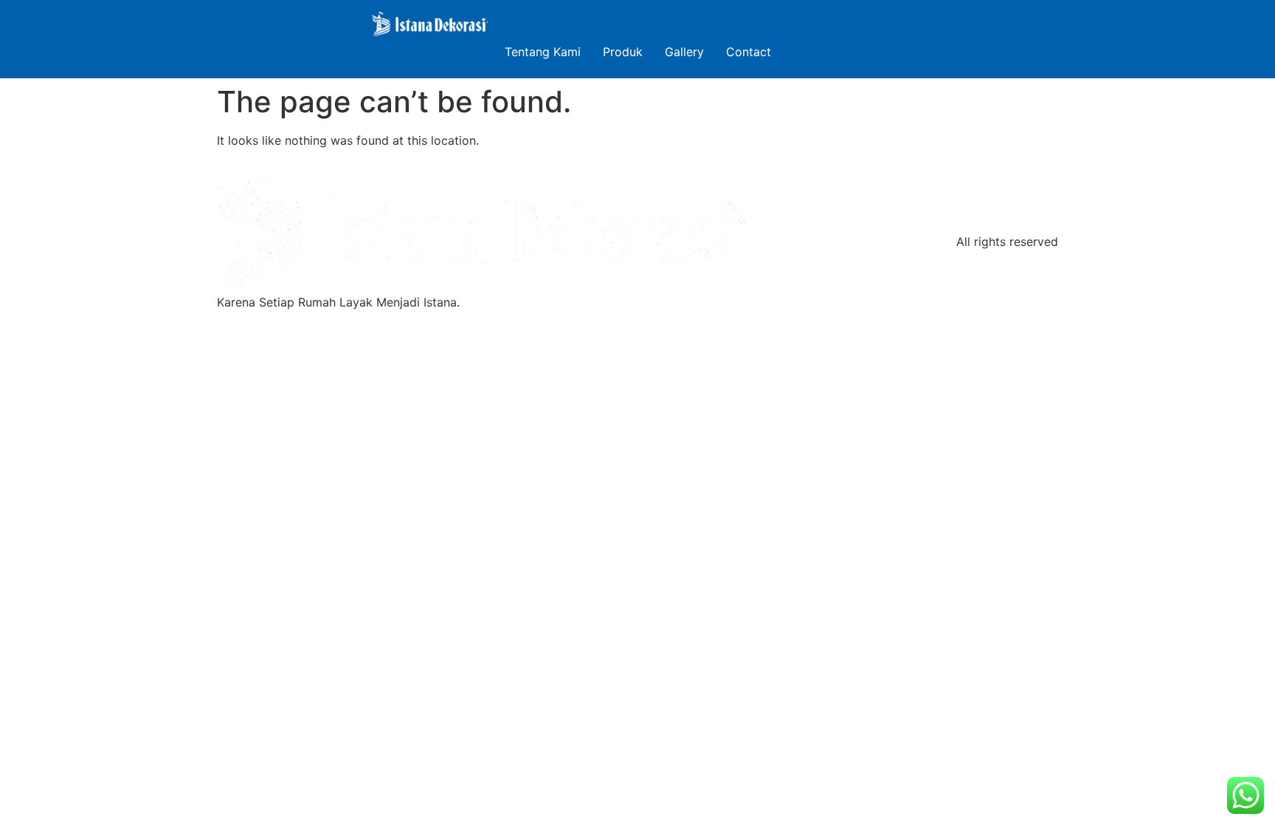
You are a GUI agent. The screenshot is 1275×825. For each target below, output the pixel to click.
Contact (748, 51)
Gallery (684, 51)
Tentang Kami (543, 51)
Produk (623, 51)
